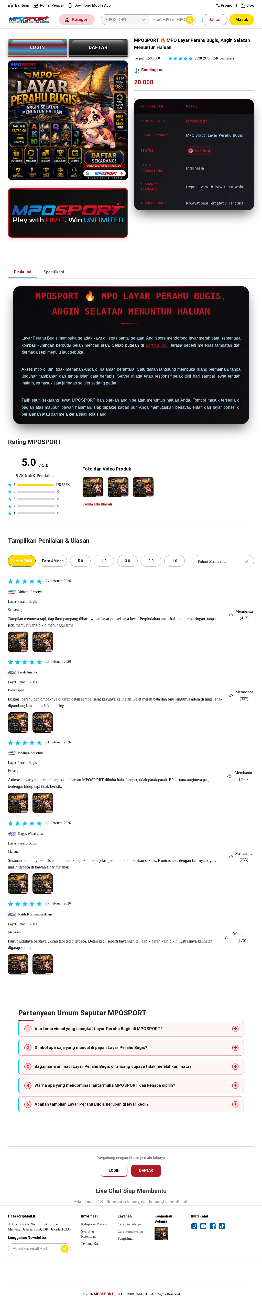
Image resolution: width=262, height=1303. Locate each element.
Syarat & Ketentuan (88, 1233)
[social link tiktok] (222, 1226)
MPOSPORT (157, 345)
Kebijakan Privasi (94, 1224)
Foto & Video (53, 561)
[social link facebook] (213, 1226)
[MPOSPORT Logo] (30, 19)
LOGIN (37, 47)
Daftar (215, 19)
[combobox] (223, 561)
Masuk (241, 19)
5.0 (80, 561)
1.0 (174, 561)
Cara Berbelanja (129, 1224)
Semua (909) (21, 561)
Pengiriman (126, 1238)
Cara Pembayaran (130, 1231)
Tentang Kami (91, 1244)
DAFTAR (98, 47)
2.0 (151, 561)
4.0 (103, 561)
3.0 (127, 561)
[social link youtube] (203, 1226)
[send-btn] (65, 1249)
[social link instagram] (194, 1226)
